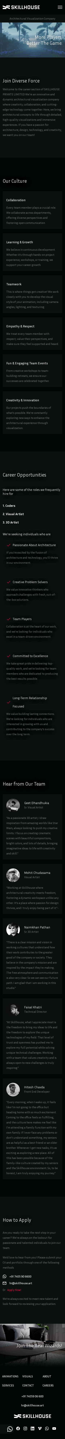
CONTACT (28, 1385)
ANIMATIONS (10, 1376)
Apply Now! (14, 1290)
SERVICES (8, 1385)
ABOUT (47, 1376)
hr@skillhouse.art (32, 1405)
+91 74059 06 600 (32, 1396)
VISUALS (27, 1376)
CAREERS (48, 1385)
